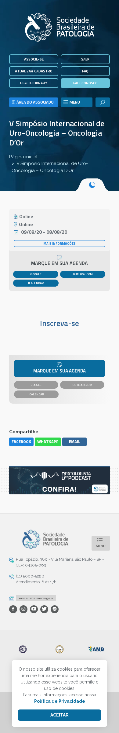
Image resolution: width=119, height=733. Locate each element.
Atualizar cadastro (33, 71)
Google (35, 274)
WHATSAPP (48, 441)
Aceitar (59, 715)
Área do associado (35, 102)
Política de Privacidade (59, 701)
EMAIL (74, 441)
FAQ (85, 71)
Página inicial (23, 156)
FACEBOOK (21, 441)
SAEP (85, 59)
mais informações (59, 243)
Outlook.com (83, 274)
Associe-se (34, 59)
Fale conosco (85, 83)
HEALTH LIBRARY (33, 83)
